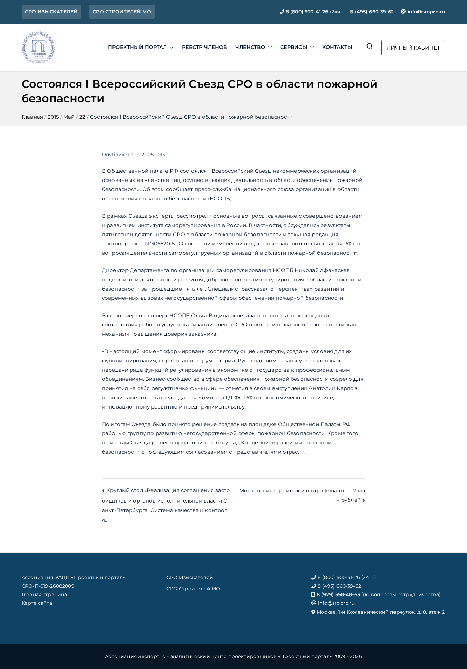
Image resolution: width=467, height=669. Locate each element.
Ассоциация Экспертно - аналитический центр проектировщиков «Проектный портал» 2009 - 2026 (233, 656)
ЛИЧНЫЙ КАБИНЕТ (413, 47)
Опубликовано (133, 154)
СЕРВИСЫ (293, 47)
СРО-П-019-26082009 (48, 586)
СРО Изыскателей (189, 577)
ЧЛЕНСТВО (250, 47)
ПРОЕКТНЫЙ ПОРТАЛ (137, 47)
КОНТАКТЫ (337, 47)
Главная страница (44, 594)
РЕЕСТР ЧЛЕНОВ (204, 47)
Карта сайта (37, 603)
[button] (170, 47)
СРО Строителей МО (193, 589)
